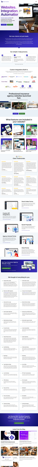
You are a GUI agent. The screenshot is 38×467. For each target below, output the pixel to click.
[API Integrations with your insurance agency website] (26, 216)
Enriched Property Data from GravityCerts (25, 441)
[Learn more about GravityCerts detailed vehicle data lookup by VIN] (30, 86)
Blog (3, 440)
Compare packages (14, 270)
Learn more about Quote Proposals (26, 230)
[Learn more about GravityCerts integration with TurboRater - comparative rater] (19, 82)
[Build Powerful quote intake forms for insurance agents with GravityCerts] (11, 205)
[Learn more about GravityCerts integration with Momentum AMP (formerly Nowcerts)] (4, 77)
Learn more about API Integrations (7, 219)
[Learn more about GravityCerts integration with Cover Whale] (4, 82)
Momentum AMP (6, 292)
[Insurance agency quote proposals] (11, 228)
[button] (18, 110)
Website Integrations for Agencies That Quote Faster (26, 457)
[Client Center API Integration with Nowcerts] (11, 252)
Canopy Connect (25, 292)
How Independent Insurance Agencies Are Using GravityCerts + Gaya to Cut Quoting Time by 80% (8, 442)
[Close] (12, 457)
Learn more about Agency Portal (6, 242)
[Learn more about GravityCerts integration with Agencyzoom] (11, 77)
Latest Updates (5, 440)
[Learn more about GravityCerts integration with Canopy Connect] (19, 77)
